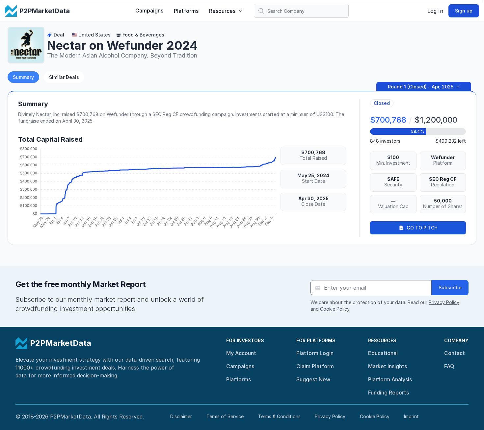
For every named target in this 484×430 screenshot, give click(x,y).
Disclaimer (181, 416)
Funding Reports (388, 392)
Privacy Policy (444, 302)
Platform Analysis (390, 379)
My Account (241, 353)
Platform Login (315, 353)
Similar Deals (64, 77)
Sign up (463, 10)
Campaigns (149, 10)
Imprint (411, 416)
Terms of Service (225, 416)
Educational (383, 353)
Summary (23, 77)
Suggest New (313, 379)
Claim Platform (315, 366)
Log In (435, 11)
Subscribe (450, 287)
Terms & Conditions (279, 416)
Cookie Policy (334, 309)
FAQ (449, 366)
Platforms (186, 11)
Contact (454, 353)
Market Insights (387, 366)
